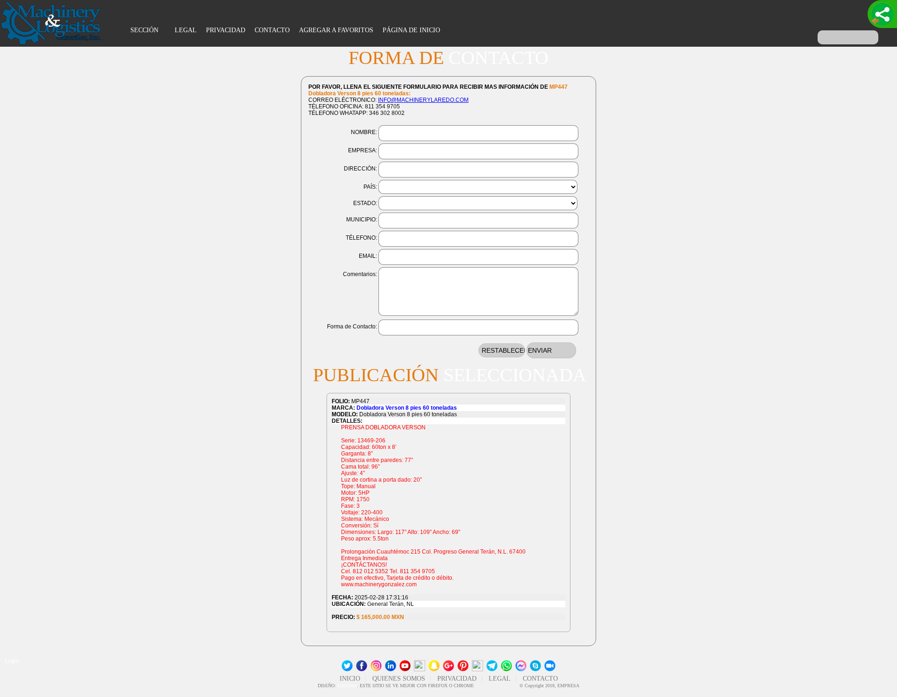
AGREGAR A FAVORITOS (336, 30)
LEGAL (186, 30)
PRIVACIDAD (225, 30)
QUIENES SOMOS (398, 678)
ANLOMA (347, 685)
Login (12, 661)
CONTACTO (272, 30)
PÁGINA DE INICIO (411, 30)
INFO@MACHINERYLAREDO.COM (423, 100)
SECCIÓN (145, 30)
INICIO (350, 678)
